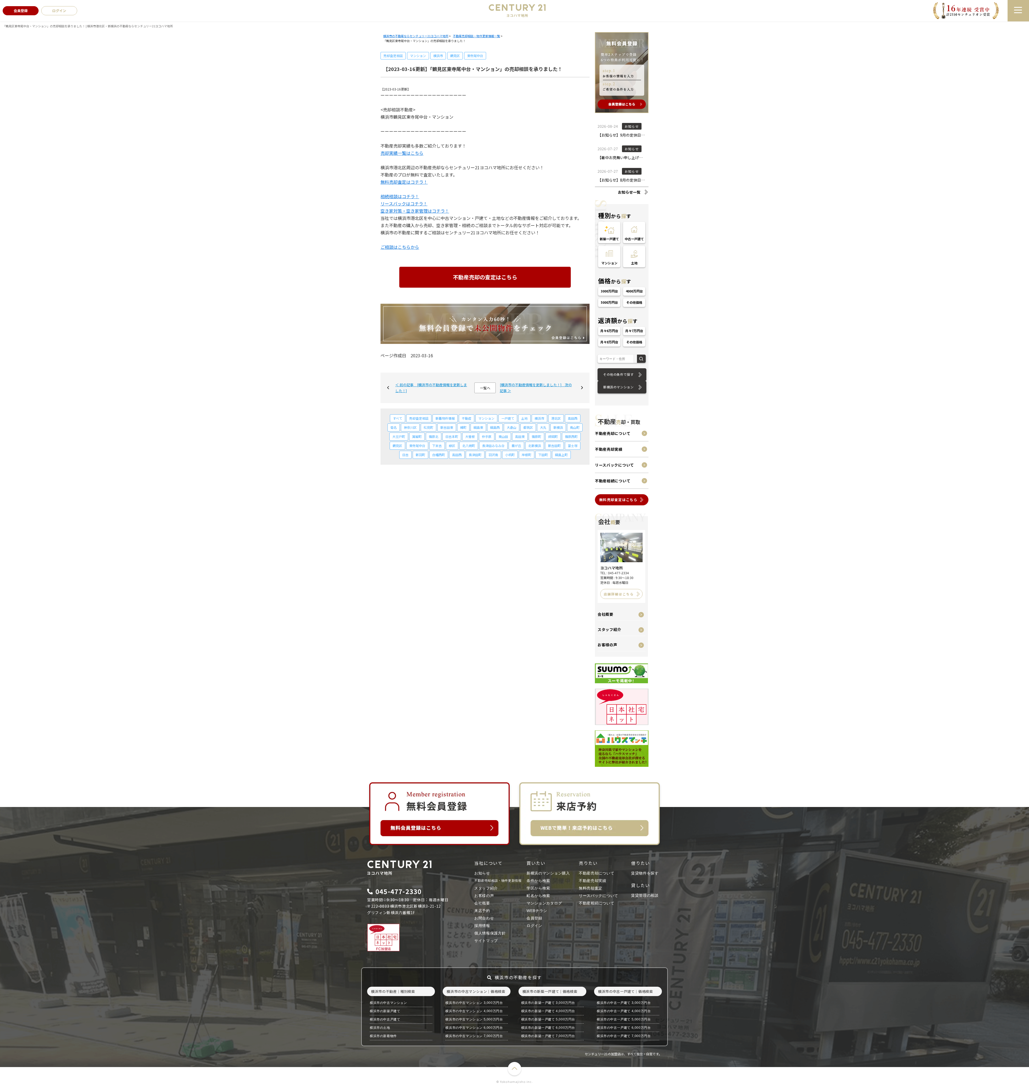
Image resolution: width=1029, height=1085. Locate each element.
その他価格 (634, 302)
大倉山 (511, 427)
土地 (524, 418)
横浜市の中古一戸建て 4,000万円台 (624, 1011)
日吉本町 (451, 436)
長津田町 (475, 454)
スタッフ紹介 (609, 629)
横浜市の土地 (380, 1028)
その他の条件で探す (618, 374)
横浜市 (438, 55)
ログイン (534, 925)
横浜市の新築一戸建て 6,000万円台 (548, 1028)
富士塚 (572, 445)
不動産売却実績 (608, 449)
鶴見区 (455, 55)
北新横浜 (534, 445)
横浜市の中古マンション (388, 1003)
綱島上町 (561, 454)
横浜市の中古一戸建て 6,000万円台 (624, 1028)
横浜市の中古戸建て (385, 1019)
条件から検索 (538, 880)
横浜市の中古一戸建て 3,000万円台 (624, 1003)
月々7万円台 (634, 331)
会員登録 (534, 918)
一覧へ (485, 388)
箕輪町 (417, 436)
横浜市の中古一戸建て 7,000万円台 (624, 1036)
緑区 (452, 445)
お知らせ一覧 (629, 192)
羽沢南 (493, 454)
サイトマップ (486, 940)
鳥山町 (575, 427)
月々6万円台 (609, 331)
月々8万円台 (609, 342)
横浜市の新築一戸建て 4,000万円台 (548, 1011)
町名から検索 (538, 895)
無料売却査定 (590, 888)
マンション (418, 55)
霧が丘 (516, 445)
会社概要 (605, 614)
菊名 (393, 427)
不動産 (466, 418)
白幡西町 (438, 454)
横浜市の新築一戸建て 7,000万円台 (548, 1036)
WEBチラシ (537, 910)
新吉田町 (554, 445)
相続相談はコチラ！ (400, 196)
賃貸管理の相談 (645, 895)
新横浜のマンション (618, 387)
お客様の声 (607, 644)
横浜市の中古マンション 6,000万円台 (474, 1028)
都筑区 (528, 427)
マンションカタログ (544, 903)
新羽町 (420, 454)
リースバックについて (614, 465)
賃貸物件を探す (645, 873)
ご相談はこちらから (400, 247)
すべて (397, 418)
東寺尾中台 (475, 55)
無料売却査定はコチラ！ (404, 182)
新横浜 (558, 427)
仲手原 (486, 436)
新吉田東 (446, 427)
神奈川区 (410, 427)
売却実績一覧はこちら (402, 153)
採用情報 (482, 925)
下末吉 (437, 445)
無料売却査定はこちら (618, 499)
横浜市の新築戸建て (385, 1011)
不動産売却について (612, 433)
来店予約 (482, 910)
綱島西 (495, 427)
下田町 (543, 454)
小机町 (510, 454)
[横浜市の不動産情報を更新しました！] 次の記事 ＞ (536, 387)
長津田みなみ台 (493, 445)
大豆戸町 (398, 436)
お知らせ (482, 873)
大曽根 (470, 436)
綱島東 (478, 427)
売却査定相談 (393, 55)
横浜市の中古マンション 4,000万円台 (474, 1011)
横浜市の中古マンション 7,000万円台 (474, 1036)
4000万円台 (634, 291)
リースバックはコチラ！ (404, 203)
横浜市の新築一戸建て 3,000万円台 (548, 1003)
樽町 (463, 427)
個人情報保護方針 (490, 933)
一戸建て (507, 418)
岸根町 (526, 454)
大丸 (543, 427)
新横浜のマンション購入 (548, 873)
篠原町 (536, 436)
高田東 (520, 436)
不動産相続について (612, 480)
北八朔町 (468, 445)
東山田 (503, 436)
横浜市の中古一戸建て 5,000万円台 (624, 1019)
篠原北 (433, 436)
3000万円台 (609, 291)
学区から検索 (538, 888)
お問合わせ (484, 918)
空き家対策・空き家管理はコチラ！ (415, 211)
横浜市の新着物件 (383, 1036)
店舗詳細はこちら (619, 594)
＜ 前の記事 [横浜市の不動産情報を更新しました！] (431, 387)
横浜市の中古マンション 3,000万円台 (474, 1003)
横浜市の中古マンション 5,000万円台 (474, 1019)
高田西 (572, 418)
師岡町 (553, 436)
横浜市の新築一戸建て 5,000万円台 (548, 1019)
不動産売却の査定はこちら (485, 277)
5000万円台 (609, 302)
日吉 (405, 454)
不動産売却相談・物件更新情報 (497, 881)
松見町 (428, 427)
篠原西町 (571, 436)
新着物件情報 (445, 418)
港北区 (556, 418)
